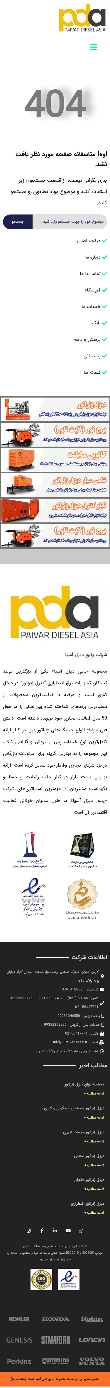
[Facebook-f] (42, 1230)
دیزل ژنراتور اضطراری (87, 1204)
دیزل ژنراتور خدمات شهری (83, 1132)
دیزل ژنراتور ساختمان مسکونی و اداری (74, 1108)
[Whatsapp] (81, 1230)
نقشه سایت (19, 1379)
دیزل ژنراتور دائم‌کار (89, 1180)
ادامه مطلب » (94, 1093)
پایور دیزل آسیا (45, 1379)
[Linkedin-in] (55, 1230)
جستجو (18, 222)
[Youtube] (68, 1230)
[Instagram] (29, 1230)
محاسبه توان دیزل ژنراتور (84, 1084)
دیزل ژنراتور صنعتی (89, 1156)
